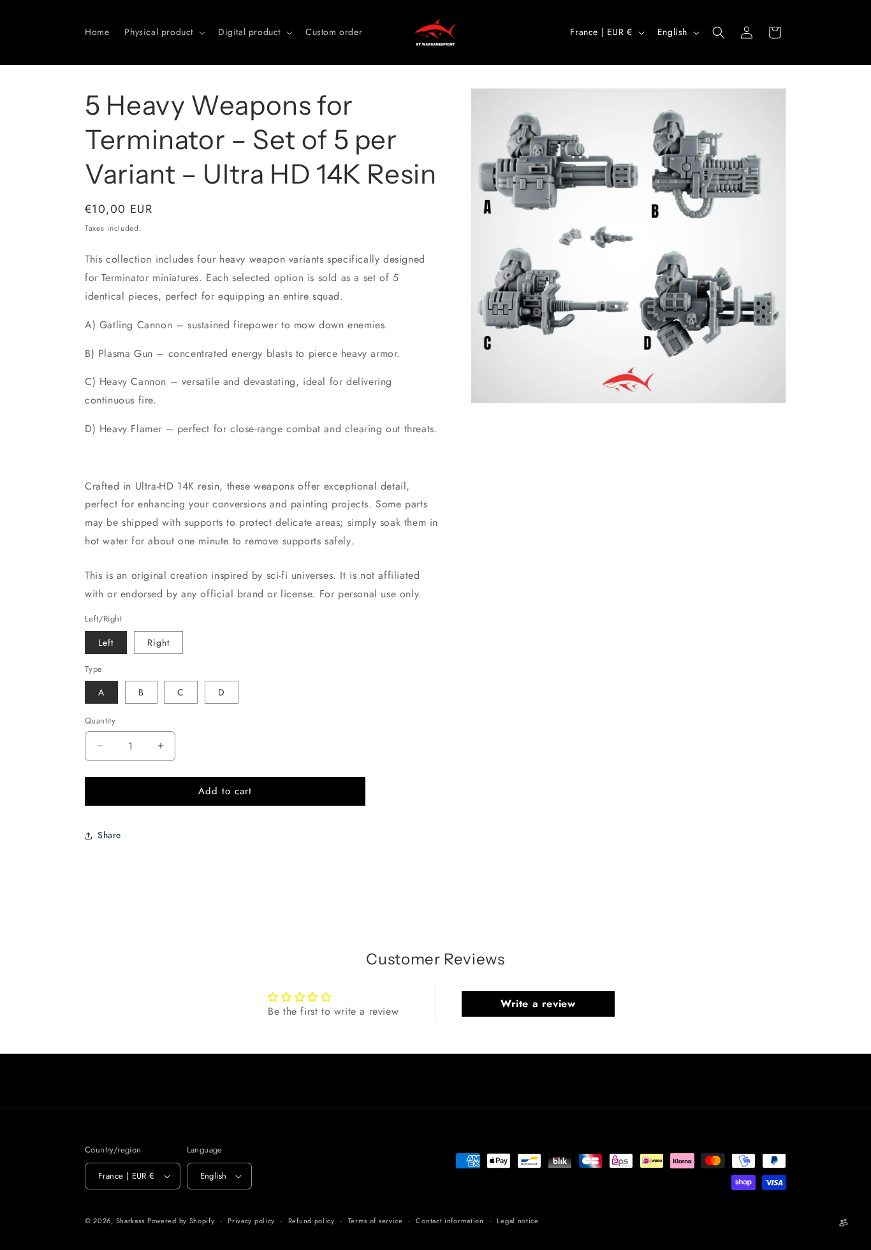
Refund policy (311, 1221)
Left (105, 642)
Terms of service (375, 1221)
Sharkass (130, 1221)
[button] (163, 31)
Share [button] (109, 835)
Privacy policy (251, 1221)
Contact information (449, 1221)
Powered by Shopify (181, 1221)
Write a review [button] (538, 1003)
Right (158, 642)
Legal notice (517, 1221)
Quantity (100, 721)
